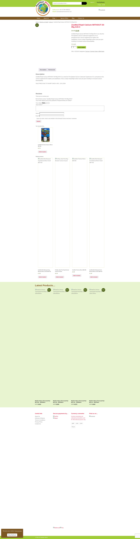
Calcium (51, 22)
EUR (81, 423)
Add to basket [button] (42, 151)
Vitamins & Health (44, 22)
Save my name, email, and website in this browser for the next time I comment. (57, 118)
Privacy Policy (38, 422)
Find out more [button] (18, 531)
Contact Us (81, 18)
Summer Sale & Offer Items (97, 51)
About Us (46, 18)
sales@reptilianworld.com (64, 11)
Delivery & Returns (40, 418)
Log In (92, 2)
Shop (53, 18)
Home (38, 18)
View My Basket (101, 2)
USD (77, 423)
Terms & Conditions (40, 420)
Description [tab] (43, 69)
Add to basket (81, 47)
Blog (73, 18)
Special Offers (64, 18)
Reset (73, 426)
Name (38, 113)
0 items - (101, 4)
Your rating (39, 103)
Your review (39, 104)
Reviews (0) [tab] (51, 69)
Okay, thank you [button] (12, 535)
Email (37, 116)
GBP (73, 423)
